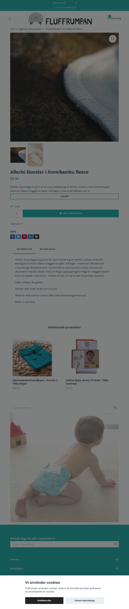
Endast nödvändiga (85, 600)
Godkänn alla (44, 600)
